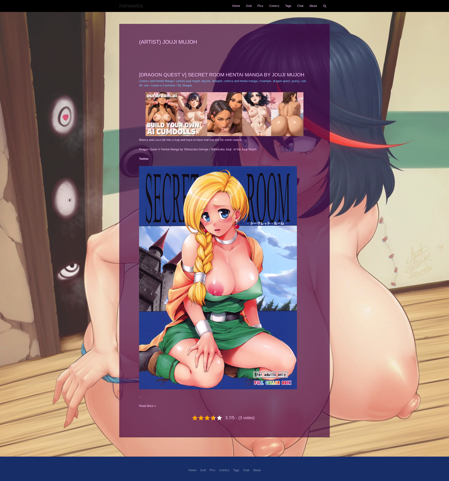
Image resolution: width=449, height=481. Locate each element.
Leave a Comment (163, 85)
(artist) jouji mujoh (188, 81)
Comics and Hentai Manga (156, 81)
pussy (295, 81)
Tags (288, 6)
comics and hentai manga (240, 81)
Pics (260, 6)
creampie (265, 81)
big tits (206, 81)
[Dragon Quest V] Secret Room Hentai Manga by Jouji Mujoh (221, 74)
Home (236, 6)
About (313, 6)
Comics (274, 6)
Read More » (147, 406)
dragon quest (281, 81)
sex (146, 85)
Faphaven (131, 6)
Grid (249, 6)
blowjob (217, 81)
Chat (300, 6)
